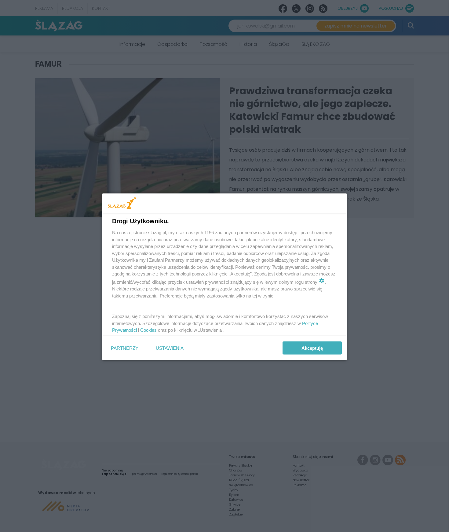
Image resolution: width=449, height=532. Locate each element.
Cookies (148, 330)
